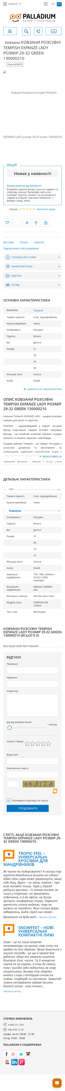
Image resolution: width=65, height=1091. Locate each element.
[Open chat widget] (57, 1083)
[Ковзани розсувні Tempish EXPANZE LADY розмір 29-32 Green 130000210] (32, 115)
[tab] (32, 489)
